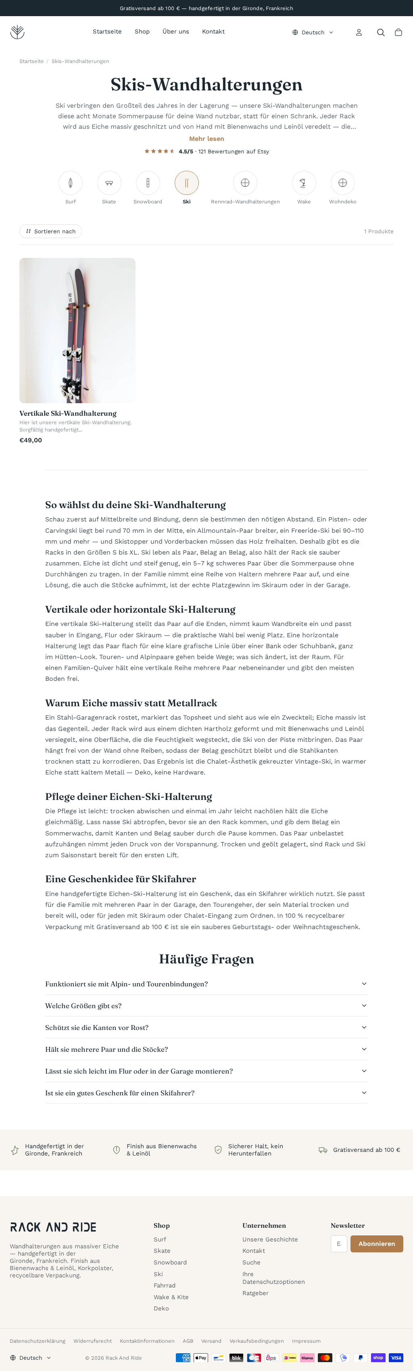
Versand (211, 1341)
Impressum (306, 1341)
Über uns (176, 31)
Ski (158, 1274)
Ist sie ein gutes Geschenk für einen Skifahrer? (119, 1092)
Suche (251, 1262)
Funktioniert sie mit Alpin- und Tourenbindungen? (126, 984)
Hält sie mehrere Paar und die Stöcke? (106, 1049)
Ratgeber (255, 1293)
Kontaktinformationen (147, 1341)
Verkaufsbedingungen (256, 1341)
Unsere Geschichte (270, 1239)
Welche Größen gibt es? (83, 1005)
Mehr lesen (206, 138)
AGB (188, 1341)
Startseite (107, 31)
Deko (161, 1308)
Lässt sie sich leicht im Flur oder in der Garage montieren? (139, 1071)
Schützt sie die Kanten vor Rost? (96, 1027)
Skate (162, 1250)
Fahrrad (164, 1285)
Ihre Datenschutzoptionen (273, 1278)
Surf (160, 1239)
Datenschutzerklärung (37, 1341)
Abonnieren (377, 1244)
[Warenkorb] (398, 32)
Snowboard (170, 1262)
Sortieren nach (55, 231)
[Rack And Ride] (17, 32)
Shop (142, 31)
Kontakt (213, 31)
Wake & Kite (171, 1297)
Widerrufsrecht (92, 1341)
